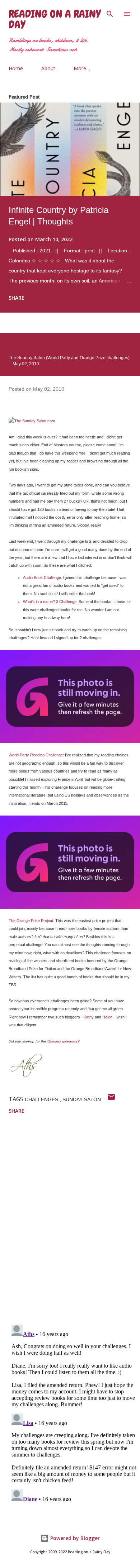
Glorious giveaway (62, 1041)
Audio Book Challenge (42, 577)
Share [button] (16, 297)
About (48, 68)
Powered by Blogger (74, 1538)
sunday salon (81, 1099)
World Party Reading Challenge (36, 755)
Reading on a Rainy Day (55, 19)
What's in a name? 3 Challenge (49, 601)
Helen (107, 1017)
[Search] (110, 13)
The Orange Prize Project (31, 920)
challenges (42, 1099)
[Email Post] (111, 1099)
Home (16, 68)
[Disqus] (74, 1225)
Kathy (89, 1017)
